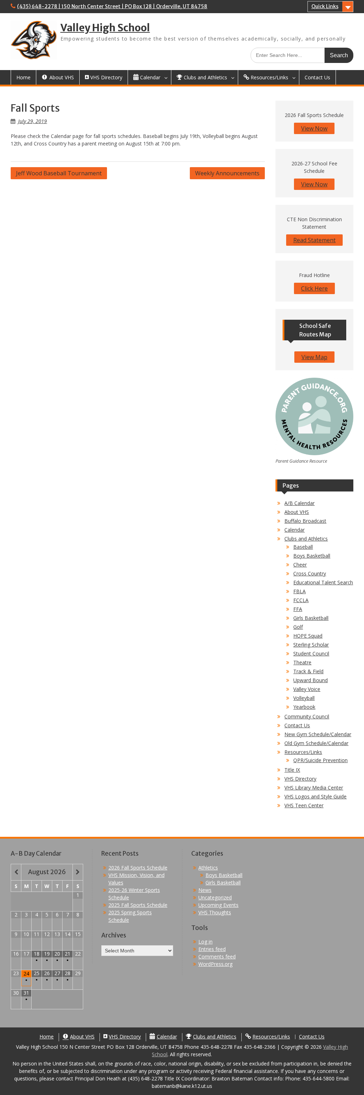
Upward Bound (310, 680)
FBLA (299, 591)
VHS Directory (300, 778)
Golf (298, 626)
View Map (314, 357)
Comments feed (217, 956)
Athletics (208, 867)
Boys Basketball (311, 555)
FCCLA (301, 600)
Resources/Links (303, 752)
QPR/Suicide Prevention (320, 760)
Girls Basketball (310, 618)
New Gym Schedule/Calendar (317, 734)
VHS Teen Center (303, 805)
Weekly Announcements (227, 173)
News (205, 890)
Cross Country (309, 573)
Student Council (311, 653)
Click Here (314, 288)
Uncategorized (215, 897)
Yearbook (304, 706)
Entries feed (212, 949)
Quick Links (324, 6)
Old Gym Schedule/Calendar (316, 743)
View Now (314, 128)
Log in (205, 941)
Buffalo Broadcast (305, 520)
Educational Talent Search (323, 582)
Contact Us (317, 77)
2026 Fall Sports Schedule (137, 867)
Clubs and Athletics (306, 538)
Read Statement (314, 240)
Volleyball (304, 698)
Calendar (294, 529)
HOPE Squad (307, 635)
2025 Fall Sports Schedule (137, 905)
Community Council (306, 716)
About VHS (296, 512)
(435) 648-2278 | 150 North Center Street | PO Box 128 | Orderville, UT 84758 (112, 6)
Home (23, 77)
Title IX (292, 769)
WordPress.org (215, 964)
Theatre (302, 662)
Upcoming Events (218, 905)
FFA (297, 609)
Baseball (303, 546)
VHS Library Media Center (313, 787)
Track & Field (308, 671)
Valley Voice (306, 689)
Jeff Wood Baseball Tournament (59, 173)
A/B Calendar (299, 503)
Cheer (300, 564)
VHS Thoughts (214, 912)
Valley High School (105, 27)
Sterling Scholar (311, 644)
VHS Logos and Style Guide (315, 796)
